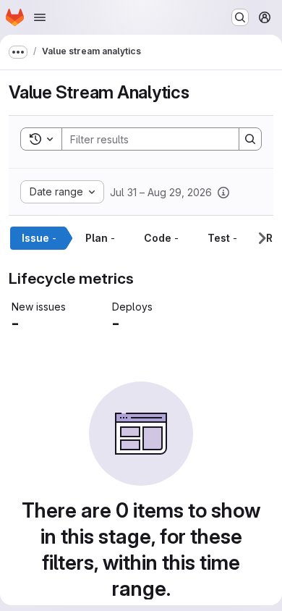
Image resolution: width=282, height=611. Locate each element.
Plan (100, 238)
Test (222, 238)
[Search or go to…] (240, 17)
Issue (39, 238)
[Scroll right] (261, 238)
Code (161, 238)
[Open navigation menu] (39, 17)
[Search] (250, 139)
